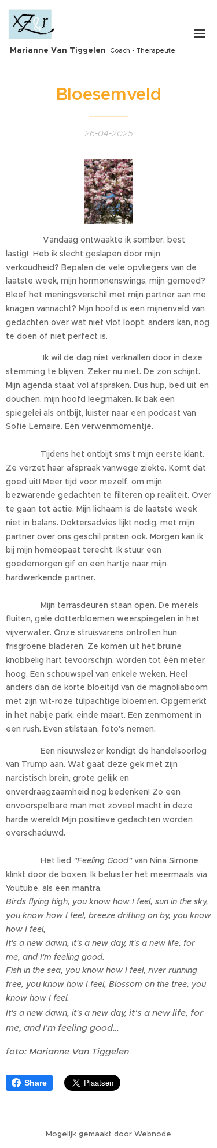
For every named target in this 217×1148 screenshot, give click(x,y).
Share (35, 1082)
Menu (199, 32)
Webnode (152, 1134)
